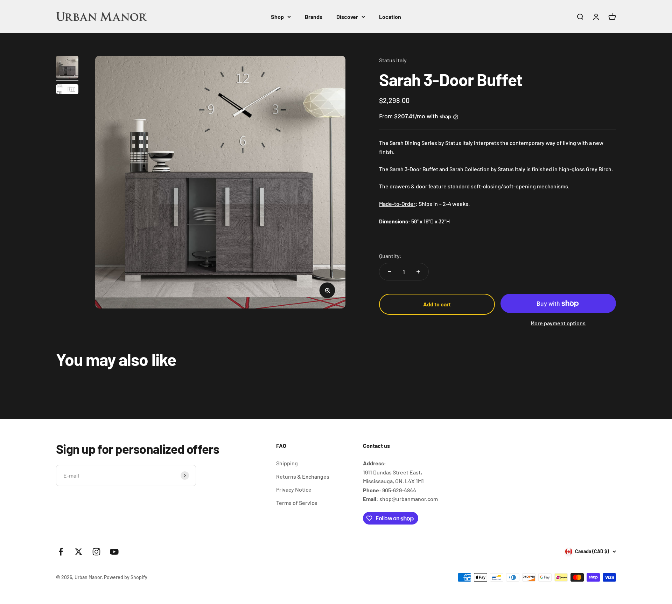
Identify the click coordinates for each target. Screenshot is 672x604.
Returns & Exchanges (302, 476)
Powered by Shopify (125, 577)
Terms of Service (296, 502)
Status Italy (393, 60)
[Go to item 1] (67, 68)
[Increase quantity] (418, 271)
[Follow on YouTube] (114, 551)
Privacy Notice (294, 489)
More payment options (558, 323)
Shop (277, 16)
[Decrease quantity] (389, 271)
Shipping (287, 463)
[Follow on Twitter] (78, 551)
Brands (313, 16)
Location (390, 16)
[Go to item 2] (67, 90)
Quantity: (390, 255)
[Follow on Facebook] (60, 551)
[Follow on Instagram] (96, 551)
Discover (347, 16)
